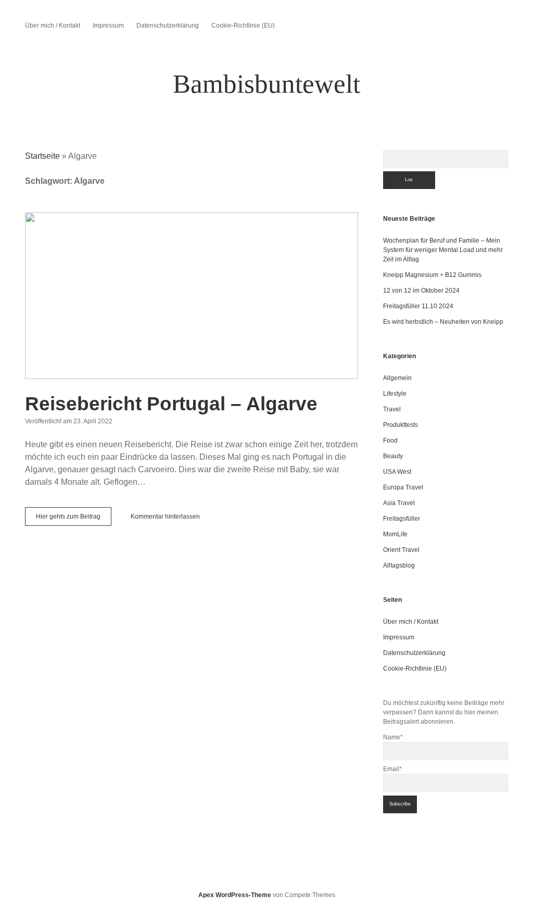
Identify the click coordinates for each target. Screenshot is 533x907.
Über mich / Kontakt (52, 25)
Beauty (393, 456)
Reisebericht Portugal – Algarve (191, 295)
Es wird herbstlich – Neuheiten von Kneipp (443, 321)
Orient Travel (401, 549)
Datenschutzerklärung (167, 25)
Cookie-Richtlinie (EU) (243, 25)
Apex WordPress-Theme (234, 895)
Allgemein (397, 378)
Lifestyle (395, 393)
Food (390, 440)
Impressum (108, 25)
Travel (392, 409)
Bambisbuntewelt (266, 83)
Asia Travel (399, 503)
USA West (397, 471)
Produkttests (400, 425)
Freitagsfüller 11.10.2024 (418, 306)
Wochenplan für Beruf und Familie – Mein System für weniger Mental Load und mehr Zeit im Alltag (443, 250)
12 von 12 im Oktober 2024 (421, 290)
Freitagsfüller (401, 518)
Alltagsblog (399, 565)
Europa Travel (403, 487)
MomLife (395, 534)
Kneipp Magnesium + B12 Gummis (432, 275)
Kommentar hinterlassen (165, 516)
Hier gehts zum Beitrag (73, 519)
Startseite (42, 156)
